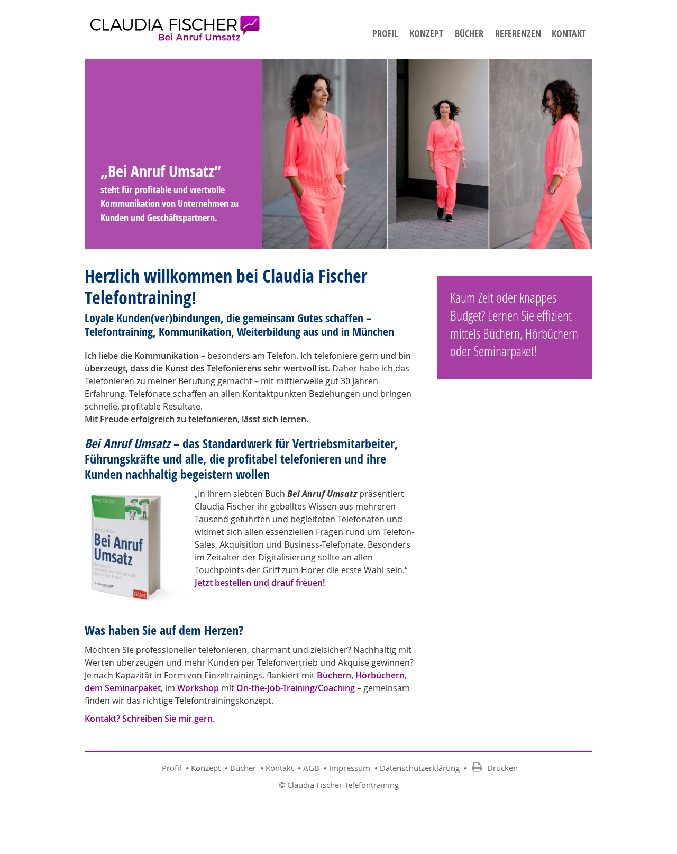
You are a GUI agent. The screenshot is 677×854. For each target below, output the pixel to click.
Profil (385, 33)
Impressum (350, 767)
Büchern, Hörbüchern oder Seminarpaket (514, 342)
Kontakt (569, 33)
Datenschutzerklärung (421, 767)
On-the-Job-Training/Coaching (295, 688)
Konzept (426, 33)
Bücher (469, 33)
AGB (312, 767)
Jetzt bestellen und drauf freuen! (260, 582)
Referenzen (518, 33)
